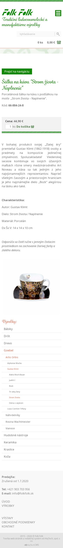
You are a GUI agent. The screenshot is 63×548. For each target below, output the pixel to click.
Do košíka (23, 126)
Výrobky (8, 506)
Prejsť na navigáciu (16, 71)
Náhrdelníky (13, 415)
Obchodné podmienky (18, 522)
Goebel (8, 350)
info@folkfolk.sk (23, 493)
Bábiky (8, 329)
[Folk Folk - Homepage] (17, 12)
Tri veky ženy (14, 391)
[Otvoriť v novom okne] (31, 544)
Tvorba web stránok (12, 538)
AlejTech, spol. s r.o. (45, 539)
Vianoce (10, 428)
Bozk (11, 386)
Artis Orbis (12, 357)
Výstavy (7, 518)
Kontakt (8, 526)
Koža (7, 456)
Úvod (6, 501)
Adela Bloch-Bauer (17, 374)
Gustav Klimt (13, 369)
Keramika (10, 442)
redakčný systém (33, 538)
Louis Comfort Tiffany (16, 409)
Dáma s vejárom (16, 403)
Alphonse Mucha (14, 363)
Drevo (8, 343)
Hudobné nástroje (16, 435)
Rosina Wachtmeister (18, 421)
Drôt (7, 336)
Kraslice (9, 449)
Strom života (14, 397)
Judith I (12, 380)
